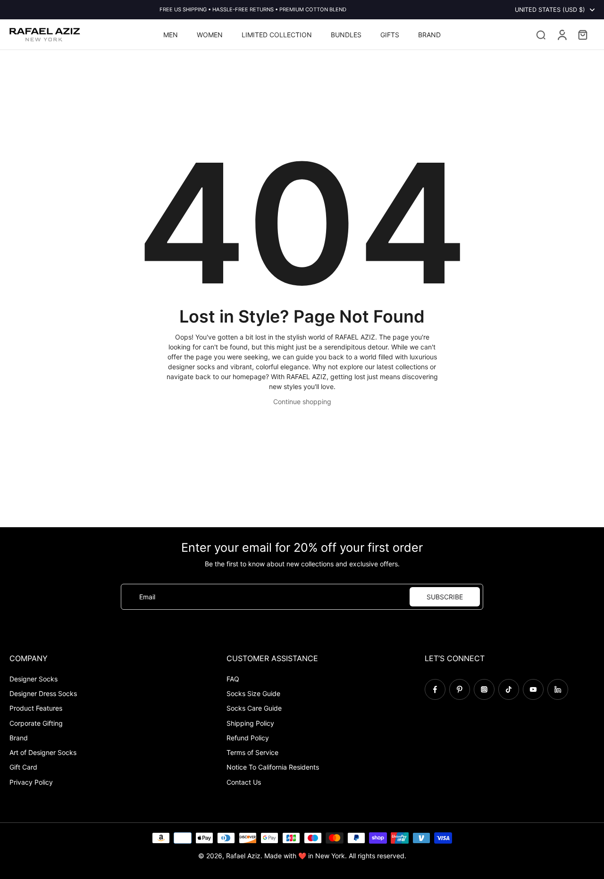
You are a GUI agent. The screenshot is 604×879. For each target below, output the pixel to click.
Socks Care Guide (254, 708)
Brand (18, 738)
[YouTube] (533, 689)
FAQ (232, 679)
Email (147, 597)
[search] (540, 34)
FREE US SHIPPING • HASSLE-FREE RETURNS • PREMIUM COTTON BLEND (252, 9)
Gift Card (23, 767)
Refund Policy (247, 738)
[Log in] (561, 34)
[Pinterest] (459, 689)
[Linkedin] (557, 689)
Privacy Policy (31, 782)
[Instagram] (484, 689)
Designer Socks (33, 679)
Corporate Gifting (36, 723)
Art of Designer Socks (42, 752)
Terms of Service (252, 752)
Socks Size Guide (253, 693)
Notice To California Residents (272, 767)
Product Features (35, 708)
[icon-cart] (582, 34)
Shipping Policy (250, 723)
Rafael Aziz (243, 856)
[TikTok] (508, 689)
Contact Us (243, 782)
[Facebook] (435, 689)
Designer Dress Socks (43, 693)
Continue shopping (302, 402)
